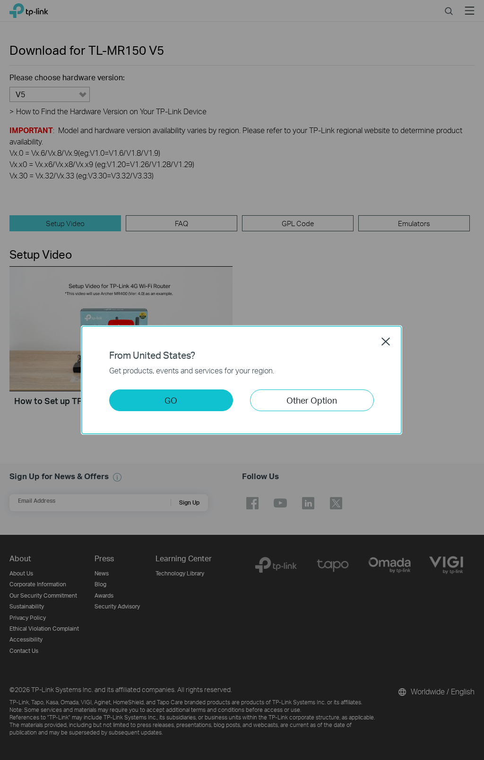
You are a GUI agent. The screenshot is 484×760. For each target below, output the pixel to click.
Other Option (311, 400)
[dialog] (242, 380)
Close (385, 341)
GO (170, 400)
